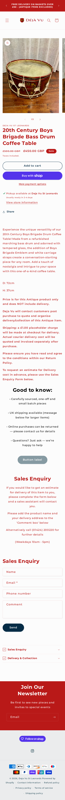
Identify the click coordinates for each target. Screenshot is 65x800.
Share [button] (10, 211)
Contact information (29, 782)
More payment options (32, 184)
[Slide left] (25, 119)
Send (13, 627)
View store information (22, 202)
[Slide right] (40, 119)
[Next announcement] (58, 5)
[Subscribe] (54, 717)
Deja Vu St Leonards (30, 778)
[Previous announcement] (6, 5)
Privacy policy (23, 788)
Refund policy (52, 782)
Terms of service (44, 788)
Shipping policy (34, 793)
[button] (7, 20)
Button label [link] (32, 459)
